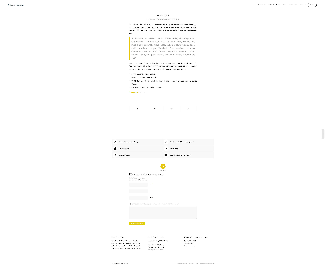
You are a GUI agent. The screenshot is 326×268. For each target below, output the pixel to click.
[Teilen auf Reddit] (188, 108)
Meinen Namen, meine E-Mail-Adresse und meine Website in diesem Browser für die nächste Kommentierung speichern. (155, 204)
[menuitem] (261, 5)
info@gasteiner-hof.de (155, 250)
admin (177, 19)
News (169, 19)
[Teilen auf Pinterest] (171, 108)
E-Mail (151, 190)
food (140, 92)
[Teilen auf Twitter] (154, 108)
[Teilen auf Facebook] (137, 108)
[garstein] (16, 5)
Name (151, 184)
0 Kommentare (160, 19)
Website (151, 197)
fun (144, 92)
